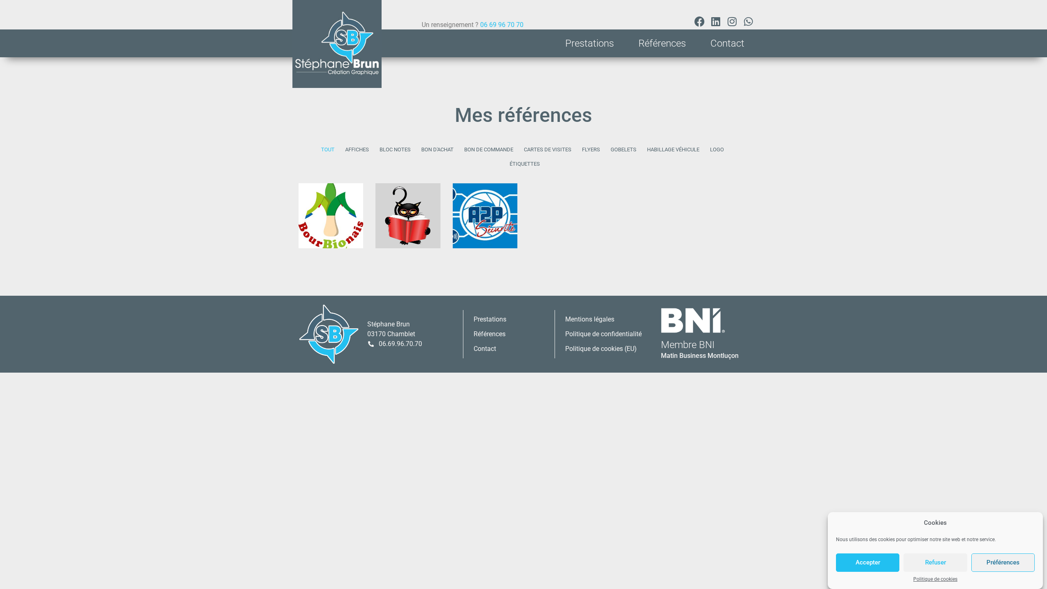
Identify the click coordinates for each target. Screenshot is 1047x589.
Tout (328, 149)
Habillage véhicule (673, 149)
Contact (727, 43)
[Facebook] (699, 21)
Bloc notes (395, 149)
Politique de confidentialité (603, 334)
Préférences (1003, 562)
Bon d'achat (437, 149)
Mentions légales (589, 319)
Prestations (589, 43)
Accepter (868, 562)
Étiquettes (525, 164)
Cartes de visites (547, 149)
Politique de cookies (935, 579)
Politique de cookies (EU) (601, 349)
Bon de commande (488, 149)
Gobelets (623, 149)
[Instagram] (732, 21)
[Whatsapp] (748, 21)
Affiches (357, 149)
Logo (717, 149)
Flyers (591, 149)
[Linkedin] (716, 21)
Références (662, 43)
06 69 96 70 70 (502, 25)
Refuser (935, 562)
